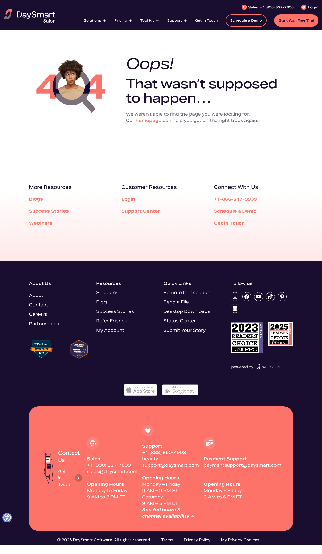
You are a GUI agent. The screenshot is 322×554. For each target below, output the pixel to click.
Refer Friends (111, 321)
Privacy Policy (197, 540)
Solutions (107, 292)
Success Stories (49, 211)
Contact (38, 304)
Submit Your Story (184, 330)
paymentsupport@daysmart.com (242, 465)
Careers (38, 314)
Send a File (176, 302)
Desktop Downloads (186, 311)
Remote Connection (187, 292)
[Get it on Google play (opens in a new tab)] (180, 390)
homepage (148, 120)
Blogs (36, 199)
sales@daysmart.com (112, 471)
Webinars (40, 223)
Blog (101, 302)
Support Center (140, 211)
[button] (95, 20)
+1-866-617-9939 (235, 199)
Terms (167, 540)
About (36, 295)
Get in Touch (229, 223)
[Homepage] (30, 16)
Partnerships (44, 323)
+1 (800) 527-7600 (109, 465)
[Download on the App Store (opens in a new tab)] (140, 390)
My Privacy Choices (240, 540)
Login (128, 199)
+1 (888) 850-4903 (164, 452)
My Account (110, 330)
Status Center (179, 321)
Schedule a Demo (235, 211)
